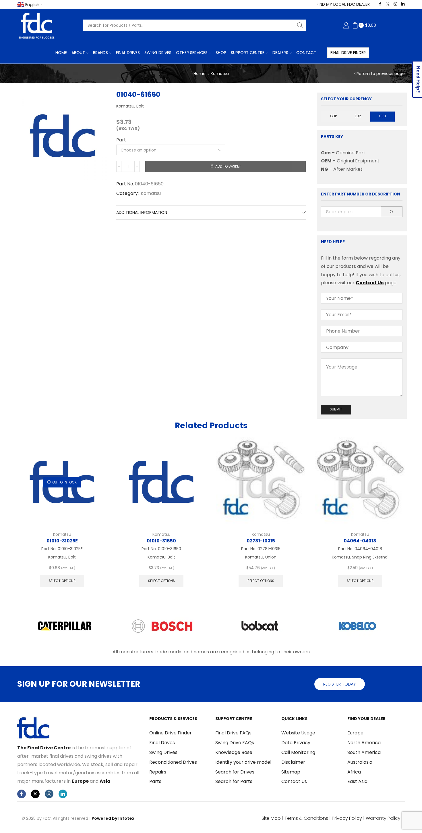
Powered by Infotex (113, 818)
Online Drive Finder (170, 733)
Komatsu (220, 73)
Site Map (271, 818)
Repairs (157, 772)
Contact (306, 52)
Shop (221, 52)
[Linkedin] (403, 4)
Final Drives (128, 52)
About (78, 52)
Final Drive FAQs (233, 733)
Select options (62, 581)
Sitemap (290, 772)
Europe (80, 781)
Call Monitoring (298, 752)
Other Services (192, 52)
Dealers (280, 52)
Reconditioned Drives (173, 762)
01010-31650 (161, 541)
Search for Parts (233, 781)
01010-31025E (62, 541)
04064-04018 (360, 541)
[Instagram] (395, 4)
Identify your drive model (243, 762)
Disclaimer (293, 762)
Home (61, 52)
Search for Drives (234, 772)
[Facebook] (380, 4)
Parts (155, 781)
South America (364, 752)
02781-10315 (261, 541)
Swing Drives (157, 52)
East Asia (357, 781)
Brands (100, 52)
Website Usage (298, 733)
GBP (333, 116)
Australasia (359, 762)
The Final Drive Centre (44, 747)
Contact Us (370, 282)
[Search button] (300, 25)
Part (121, 140)
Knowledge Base (233, 752)
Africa (354, 772)
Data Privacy (295, 742)
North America (364, 742)
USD (382, 116)
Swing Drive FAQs (234, 742)
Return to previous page (381, 73)
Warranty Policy (383, 818)
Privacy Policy (347, 818)
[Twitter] (388, 4)
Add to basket (228, 166)
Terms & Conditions (306, 818)
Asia (105, 781)
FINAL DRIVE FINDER (348, 52)
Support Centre (247, 52)
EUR (358, 116)
